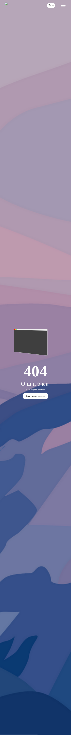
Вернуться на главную (35, 396)
